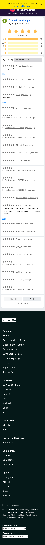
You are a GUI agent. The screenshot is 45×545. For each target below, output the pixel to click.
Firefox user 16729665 (14, 264)
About (5, 335)
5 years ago (28, 224)
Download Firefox (11, 385)
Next (32, 299)
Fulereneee (21, 231)
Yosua (18, 205)
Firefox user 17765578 (14, 180)
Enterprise (7, 442)
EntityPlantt (20, 79)
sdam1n (19, 224)
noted (25, 510)
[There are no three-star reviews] (23, 46)
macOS (6, 394)
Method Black (22, 153)
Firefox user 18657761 (14, 118)
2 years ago (31, 79)
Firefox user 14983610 (14, 190)
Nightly (6, 425)
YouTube (7, 482)
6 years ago (26, 272)
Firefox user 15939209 (14, 289)
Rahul (18, 279)
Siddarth (19, 87)
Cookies (15, 505)
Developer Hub (10, 349)
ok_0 (18, 95)
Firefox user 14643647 (14, 137)
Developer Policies (12, 354)
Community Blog (11, 358)
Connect (6, 455)
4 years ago (30, 180)
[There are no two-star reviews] (23, 49)
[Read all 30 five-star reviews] (23, 39)
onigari (19, 108)
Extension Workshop (13, 344)
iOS (4, 398)
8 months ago (27, 66)
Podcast (6, 495)
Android (6, 403)
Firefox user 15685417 (14, 170)
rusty (18, 160)
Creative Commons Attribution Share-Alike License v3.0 (19, 515)
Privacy (5, 505)
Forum (5, 363)
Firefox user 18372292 (14, 128)
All (3, 412)
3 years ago (28, 145)
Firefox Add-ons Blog (13, 340)
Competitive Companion (21, 20)
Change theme (8, 533)
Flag (4, 74)
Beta (4, 429)
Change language (9, 525)
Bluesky (6, 491)
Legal (25, 505)
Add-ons (7, 331)
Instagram (7, 477)
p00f (18, 272)
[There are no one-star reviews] (23, 53)
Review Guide (9, 372)
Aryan (18, 66)
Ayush (18, 254)
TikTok (6, 486)
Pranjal (19, 239)
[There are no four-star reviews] (23, 43)
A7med (19, 145)
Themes (23, 13)
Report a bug (9, 367)
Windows (7, 389)
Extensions (13, 13)
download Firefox (21, 6)
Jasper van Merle (20, 23)
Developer (7, 464)
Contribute (8, 460)
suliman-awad (21, 198)
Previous (13, 299)
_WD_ (18, 247)
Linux (5, 407)
